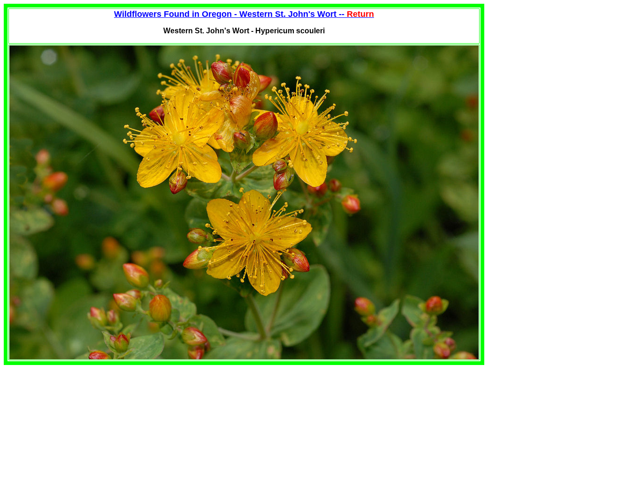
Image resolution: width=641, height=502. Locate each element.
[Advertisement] (82, 430)
